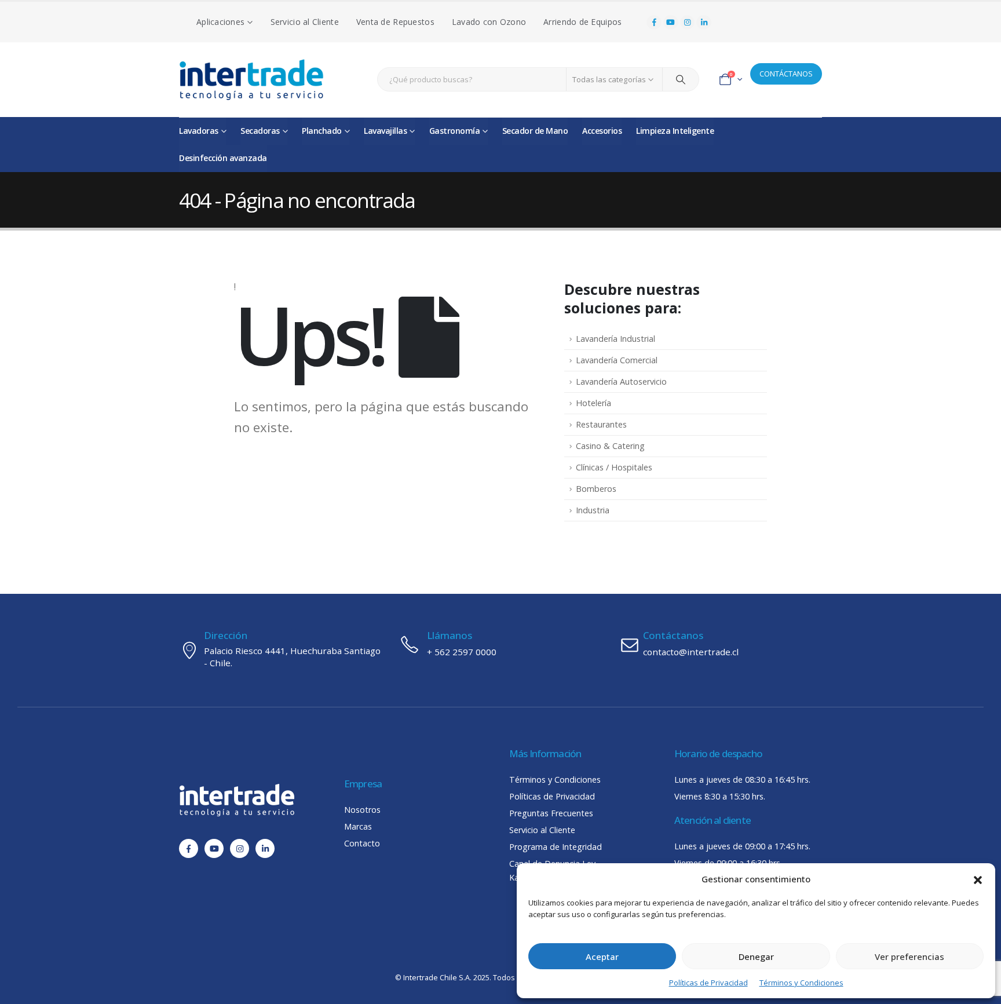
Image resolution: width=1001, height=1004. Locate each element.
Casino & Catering (610, 445)
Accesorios (602, 130)
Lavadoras (198, 130)
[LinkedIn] (703, 22)
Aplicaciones (220, 21)
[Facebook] (654, 22)
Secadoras (260, 130)
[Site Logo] (251, 79)
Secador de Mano (535, 130)
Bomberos (596, 488)
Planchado (322, 130)
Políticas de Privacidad (708, 982)
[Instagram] (687, 22)
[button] (978, 879)
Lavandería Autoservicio (621, 381)
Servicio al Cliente (305, 21)
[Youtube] (670, 22)
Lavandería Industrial (615, 338)
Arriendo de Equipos (582, 21)
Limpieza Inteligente (675, 130)
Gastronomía (454, 130)
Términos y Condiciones (801, 982)
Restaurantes (601, 424)
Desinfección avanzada (223, 157)
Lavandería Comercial (616, 360)
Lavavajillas (385, 130)
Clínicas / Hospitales (614, 467)
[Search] (681, 79)
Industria (592, 510)
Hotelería (593, 402)
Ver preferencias (909, 956)
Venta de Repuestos (395, 21)
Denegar (756, 956)
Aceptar (602, 956)
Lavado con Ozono (489, 21)
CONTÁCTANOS (786, 73)
